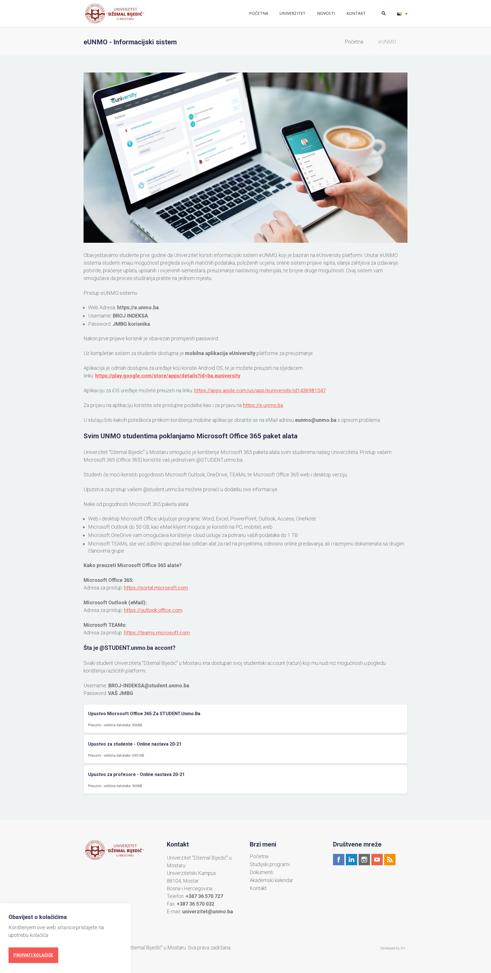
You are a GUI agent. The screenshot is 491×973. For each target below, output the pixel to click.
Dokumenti (261, 872)
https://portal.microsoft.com (156, 588)
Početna (258, 13)
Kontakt (356, 13)
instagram (364, 859)
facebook (338, 859)
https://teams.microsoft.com (157, 633)
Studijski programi (270, 864)
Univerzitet (292, 13)
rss (390, 859)
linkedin (351, 859)
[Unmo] (121, 13)
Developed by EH (392, 948)
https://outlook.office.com (153, 610)
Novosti (326, 13)
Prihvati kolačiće (33, 955)
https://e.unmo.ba (138, 307)
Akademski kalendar (271, 880)
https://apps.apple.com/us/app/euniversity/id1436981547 (260, 390)
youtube (377, 859)
